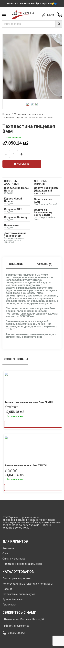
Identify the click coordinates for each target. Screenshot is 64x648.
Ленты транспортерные (16, 578)
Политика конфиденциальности (22, 563)
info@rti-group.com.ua (16, 626)
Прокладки (9, 604)
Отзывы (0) (44, 264)
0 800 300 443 (16, 632)
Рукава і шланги (12, 599)
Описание (16, 263)
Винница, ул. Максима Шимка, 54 (24, 619)
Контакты (8, 548)
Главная (6, 114)
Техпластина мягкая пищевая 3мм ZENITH (29, 402)
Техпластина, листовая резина (28, 114)
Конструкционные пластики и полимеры (27, 583)
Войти (50, 15)
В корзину (21, 163)
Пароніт (7, 588)
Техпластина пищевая (12, 118)
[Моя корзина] (59, 15)
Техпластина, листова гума (18, 594)
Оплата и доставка (13, 558)
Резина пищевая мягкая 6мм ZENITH (26, 465)
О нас (5, 553)
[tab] (16, 264)
